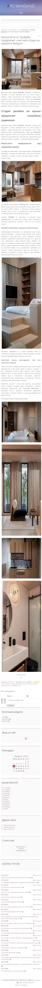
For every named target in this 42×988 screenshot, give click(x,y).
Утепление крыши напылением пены (12, 971)
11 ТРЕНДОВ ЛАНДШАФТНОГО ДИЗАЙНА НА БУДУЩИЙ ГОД (19, 882)
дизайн (3, 685)
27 (21, 771)
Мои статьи (37, 875)
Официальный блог (10, 825)
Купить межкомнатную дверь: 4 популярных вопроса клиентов (20, 964)
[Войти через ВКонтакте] (17, 696)
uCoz (32, 982)
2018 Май (5, 799)
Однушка (8, 685)
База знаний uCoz (9, 829)
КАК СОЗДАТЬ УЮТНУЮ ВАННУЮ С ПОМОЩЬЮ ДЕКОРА (18, 938)
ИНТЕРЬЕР (11, 682)
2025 (8, 30)
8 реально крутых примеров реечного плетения (16, 907)
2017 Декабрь (6, 793)
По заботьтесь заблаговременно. (11, 887)
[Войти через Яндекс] (24, 696)
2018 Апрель (6, 797)
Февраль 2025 (21, 756)
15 (25, 766)
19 (18, 768)
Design (17, 684)
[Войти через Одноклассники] (30, 696)
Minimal (35, 684)
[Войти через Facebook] (20, 696)
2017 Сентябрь (6, 788)
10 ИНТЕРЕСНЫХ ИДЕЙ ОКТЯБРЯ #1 (11, 902)
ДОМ (3, 717)
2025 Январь (6, 805)
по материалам (21, 675)
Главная (3, 30)
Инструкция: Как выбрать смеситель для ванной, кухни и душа (19, 943)
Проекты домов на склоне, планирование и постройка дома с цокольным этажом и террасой (20, 917)
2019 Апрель (6, 801)
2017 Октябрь (6, 790)
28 (23, 771)
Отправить (11, 705)
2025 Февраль (6, 807)
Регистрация (23, 985)
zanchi (3, 684)
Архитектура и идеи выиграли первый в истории (16, 877)
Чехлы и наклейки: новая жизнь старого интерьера (16, 923)
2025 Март (5, 809)
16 (28, 766)
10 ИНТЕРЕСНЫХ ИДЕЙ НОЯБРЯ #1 (11, 912)
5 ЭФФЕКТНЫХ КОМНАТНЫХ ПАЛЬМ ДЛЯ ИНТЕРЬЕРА (16, 933)
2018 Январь (6, 795)
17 (14, 768)
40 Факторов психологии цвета (10, 897)
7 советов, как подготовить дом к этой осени (14, 892)
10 (19, 30)
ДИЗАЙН (4, 721)
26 (18, 771)
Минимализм (23, 684)
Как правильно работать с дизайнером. (13, 948)
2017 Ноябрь (6, 791)
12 (18, 766)
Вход (16, 985)
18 (16, 768)
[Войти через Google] (27, 696)
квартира (29, 684)
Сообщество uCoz (9, 827)
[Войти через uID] (14, 696)
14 (23, 766)
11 (16, 766)
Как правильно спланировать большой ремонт (15, 928)
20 (21, 768)
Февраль (14, 30)
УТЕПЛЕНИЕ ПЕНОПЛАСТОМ (9, 952)
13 (21, 766)
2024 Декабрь (6, 803)
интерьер (12, 684)
